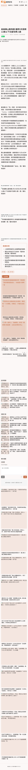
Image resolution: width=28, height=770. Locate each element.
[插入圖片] (21, 477)
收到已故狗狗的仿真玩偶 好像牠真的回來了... (15, 265)
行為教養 (16, 5)
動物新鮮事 (4, 5)
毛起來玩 (10, 5)
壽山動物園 (11, 272)
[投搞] (22, 2)
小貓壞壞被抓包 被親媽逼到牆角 (15, 249)
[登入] (24, 2)
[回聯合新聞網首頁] (3, 2)
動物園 (3, 272)
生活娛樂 (21, 5)
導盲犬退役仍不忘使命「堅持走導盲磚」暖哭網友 (15, 252)
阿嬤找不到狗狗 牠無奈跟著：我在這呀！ (15, 257)
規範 (3, 477)
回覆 (25, 477)
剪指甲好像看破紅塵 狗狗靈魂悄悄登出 (15, 261)
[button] (19, 2)
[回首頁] (6, 2)
